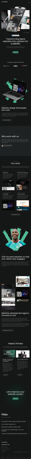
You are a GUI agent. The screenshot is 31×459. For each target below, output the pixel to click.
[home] (5, 1)
